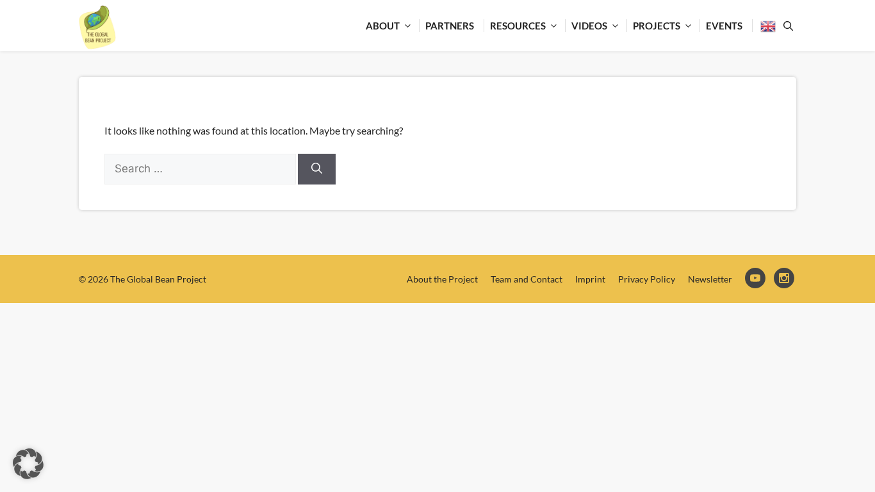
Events (724, 25)
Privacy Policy (646, 279)
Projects (656, 25)
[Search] (317, 169)
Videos (589, 25)
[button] (28, 464)
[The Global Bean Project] (97, 27)
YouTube (756, 279)
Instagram (785, 279)
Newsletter (710, 279)
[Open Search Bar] (786, 25)
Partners (449, 25)
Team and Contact (526, 279)
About (383, 25)
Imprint (590, 279)
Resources (518, 25)
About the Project (442, 279)
